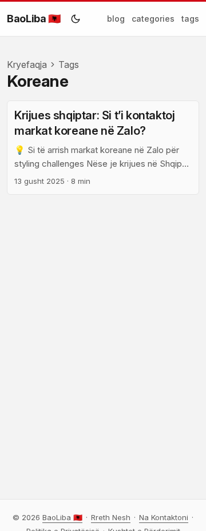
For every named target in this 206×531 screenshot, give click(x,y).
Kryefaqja (27, 64)
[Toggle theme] (75, 19)
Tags (68, 64)
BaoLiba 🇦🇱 (34, 19)
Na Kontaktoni (163, 517)
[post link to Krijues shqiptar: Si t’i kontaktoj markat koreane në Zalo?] (103, 148)
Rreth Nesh (110, 517)
